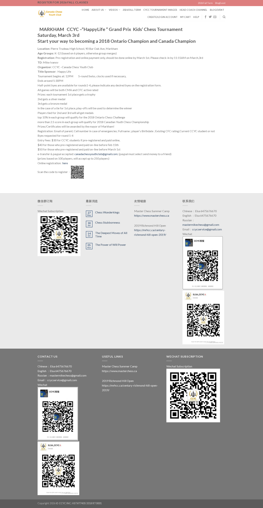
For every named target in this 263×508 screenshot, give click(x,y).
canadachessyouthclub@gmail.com (96, 154)
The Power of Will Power (110, 244)
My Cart (185, 17)
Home (85, 9)
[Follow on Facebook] (205, 17)
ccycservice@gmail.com (207, 229)
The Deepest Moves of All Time (111, 234)
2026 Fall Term (205, 3)
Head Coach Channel (193, 9)
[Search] (224, 17)
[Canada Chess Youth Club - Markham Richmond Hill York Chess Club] (50, 13)
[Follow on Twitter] (210, 17)
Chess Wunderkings (107, 212)
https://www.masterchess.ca (151, 215)
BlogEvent (220, 3)
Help (196, 17)
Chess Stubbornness (107, 222)
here (65, 163)
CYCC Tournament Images (160, 9)
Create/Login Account (162, 17)
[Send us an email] (214, 17)
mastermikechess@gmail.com (200, 224)
